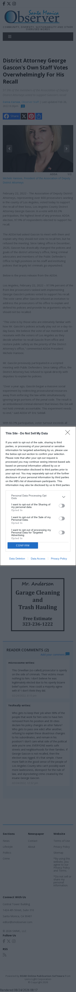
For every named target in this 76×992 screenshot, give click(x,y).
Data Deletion (17, 558)
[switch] (62, 506)
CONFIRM (23, 545)
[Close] (68, 433)
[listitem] (38, 496)
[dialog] (38, 496)
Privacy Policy (59, 558)
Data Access (38, 558)
